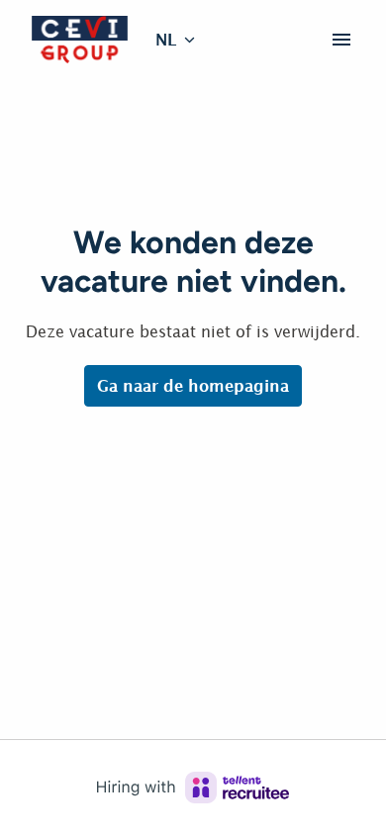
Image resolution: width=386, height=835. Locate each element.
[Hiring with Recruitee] (193, 787)
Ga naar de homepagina (193, 386)
